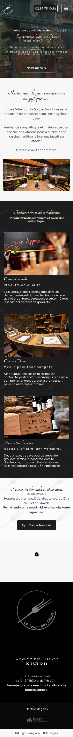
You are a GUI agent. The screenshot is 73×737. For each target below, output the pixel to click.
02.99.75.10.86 (36, 663)
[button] (46, 8)
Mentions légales (37, 709)
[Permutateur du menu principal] (66, 8)
